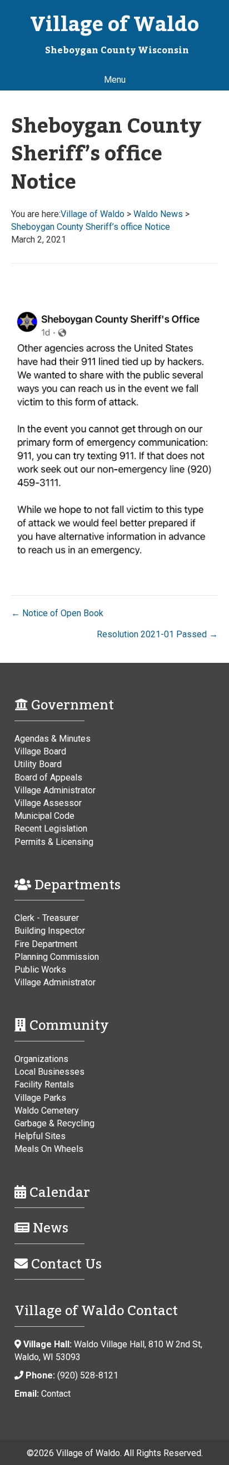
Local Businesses (49, 1071)
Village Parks (40, 1098)
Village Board (40, 751)
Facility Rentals (44, 1084)
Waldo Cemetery (46, 1110)
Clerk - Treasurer (46, 918)
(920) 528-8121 (87, 1375)
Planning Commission (56, 957)
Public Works (40, 969)
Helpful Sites (40, 1136)
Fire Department (45, 944)
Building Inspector (49, 930)
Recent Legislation (50, 828)
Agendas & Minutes (52, 738)
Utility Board (38, 764)
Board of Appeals (48, 777)
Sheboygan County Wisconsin (117, 50)
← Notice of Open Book (57, 613)
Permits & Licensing (53, 842)
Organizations (41, 1059)
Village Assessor (48, 803)
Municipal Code (44, 815)
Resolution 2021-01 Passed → (157, 634)
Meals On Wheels (48, 1149)
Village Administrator (55, 790)
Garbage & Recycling (54, 1123)
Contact (56, 1393)
